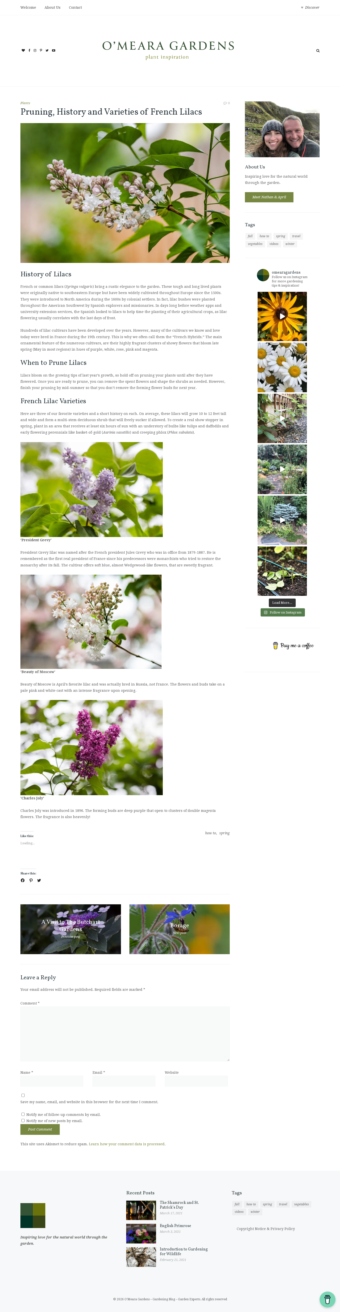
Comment (30, 1003)
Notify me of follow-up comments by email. (63, 1115)
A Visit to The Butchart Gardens (70, 926)
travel (296, 236)
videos (274, 244)
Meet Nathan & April (269, 197)
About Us (52, 7)
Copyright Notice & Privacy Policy (266, 1229)
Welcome (28, 7)
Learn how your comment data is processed (127, 1144)
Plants (25, 103)
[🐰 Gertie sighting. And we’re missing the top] (282, 418)
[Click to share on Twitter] (39, 880)
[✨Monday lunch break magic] (282, 316)
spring (224, 833)
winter (290, 244)
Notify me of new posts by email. (54, 1121)
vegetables (255, 244)
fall (250, 236)
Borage (179, 926)
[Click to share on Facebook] (22, 880)
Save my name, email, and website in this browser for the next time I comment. (89, 1102)
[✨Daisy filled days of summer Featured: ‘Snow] (282, 367)
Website (172, 1073)
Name (26, 1073)
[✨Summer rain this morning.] (282, 469)
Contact (75, 7)
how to (210, 833)
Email (99, 1073)
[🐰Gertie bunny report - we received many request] (282, 520)
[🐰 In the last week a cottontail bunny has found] (282, 571)
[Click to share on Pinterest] (31, 880)
